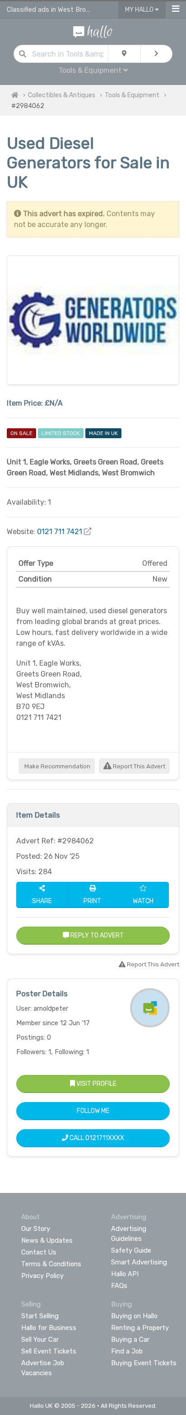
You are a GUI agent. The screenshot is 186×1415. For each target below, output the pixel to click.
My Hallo (140, 10)
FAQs (119, 1286)
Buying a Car (130, 1339)
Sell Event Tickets (48, 1351)
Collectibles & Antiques (61, 95)
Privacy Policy (42, 1276)
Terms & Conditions (51, 1264)
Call (96, 1138)
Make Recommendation (56, 766)
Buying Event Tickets (144, 1363)
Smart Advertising (139, 1262)
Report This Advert (138, 766)
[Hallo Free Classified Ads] (93, 31)
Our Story (35, 1229)
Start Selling (40, 1316)
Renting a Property (140, 1328)
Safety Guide (131, 1250)
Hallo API (125, 1274)
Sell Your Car (40, 1339)
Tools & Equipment (132, 95)
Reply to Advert (96, 935)
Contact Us (38, 1252)
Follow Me (93, 1111)
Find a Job (127, 1351)
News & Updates (47, 1240)
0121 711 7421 (59, 531)
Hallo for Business (48, 1328)
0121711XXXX (104, 1138)
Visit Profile (95, 1084)
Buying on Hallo (134, 1316)
